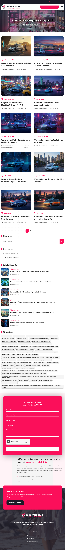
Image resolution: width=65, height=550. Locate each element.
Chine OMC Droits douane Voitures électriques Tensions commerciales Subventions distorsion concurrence (30, 357)
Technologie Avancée (7, 147)
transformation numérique (9, 383)
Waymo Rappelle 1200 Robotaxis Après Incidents (13, 180)
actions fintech (54, 338)
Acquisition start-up (21, 338)
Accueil (22, 24)
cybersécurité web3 (52, 362)
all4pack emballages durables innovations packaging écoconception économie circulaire (26, 344)
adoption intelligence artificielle (41, 341)
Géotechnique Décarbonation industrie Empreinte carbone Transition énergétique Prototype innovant (29, 370)
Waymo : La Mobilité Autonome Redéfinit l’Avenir (15, 141)
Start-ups (49, 69)
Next (37, 231)
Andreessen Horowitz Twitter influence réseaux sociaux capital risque (39, 346)
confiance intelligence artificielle (41, 360)
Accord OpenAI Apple (19, 336)
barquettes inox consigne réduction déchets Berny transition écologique (37, 352)
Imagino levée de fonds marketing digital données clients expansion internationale (24, 373)
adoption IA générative (24, 341)
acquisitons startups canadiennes (38, 338)
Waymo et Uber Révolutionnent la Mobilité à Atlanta (48, 217)
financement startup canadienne (25, 368)
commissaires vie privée (24, 360)
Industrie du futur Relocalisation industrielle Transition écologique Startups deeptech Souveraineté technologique (29, 377)
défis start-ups (20, 365)
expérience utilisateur (8, 368)
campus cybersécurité (32, 354)
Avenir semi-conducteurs (9, 352)
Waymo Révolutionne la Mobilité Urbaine (49, 180)
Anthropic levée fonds (8, 349)
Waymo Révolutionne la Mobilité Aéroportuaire (16, 64)
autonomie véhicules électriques (25, 349)
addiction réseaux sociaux (9, 341)
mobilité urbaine (23, 380)
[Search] (62, 241)
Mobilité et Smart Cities (7, 69)
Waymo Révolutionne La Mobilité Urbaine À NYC (12, 103)
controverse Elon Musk (8, 362)
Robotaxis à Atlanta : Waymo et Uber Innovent (15, 217)
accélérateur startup (51, 336)
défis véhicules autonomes (33, 365)
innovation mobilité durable (9, 380)
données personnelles (8, 365)
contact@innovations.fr (57, 2)
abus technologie (6, 336)
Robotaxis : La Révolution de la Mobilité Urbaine (48, 64)
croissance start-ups (39, 362)
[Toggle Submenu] (61, 254)
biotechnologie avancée (8, 354)
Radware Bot (33, 380)
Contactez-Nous (15, 502)
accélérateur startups (8, 338)
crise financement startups (24, 362)
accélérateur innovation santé (35, 336)
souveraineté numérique (45, 380)
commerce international (8, 360)
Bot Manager (20, 354)
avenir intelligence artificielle (44, 349)
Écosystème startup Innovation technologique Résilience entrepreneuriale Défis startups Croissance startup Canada (31, 386)
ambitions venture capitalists (10, 346)
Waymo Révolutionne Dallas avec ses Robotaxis (46, 103)
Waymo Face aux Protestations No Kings (48, 141)
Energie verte (45, 365)
